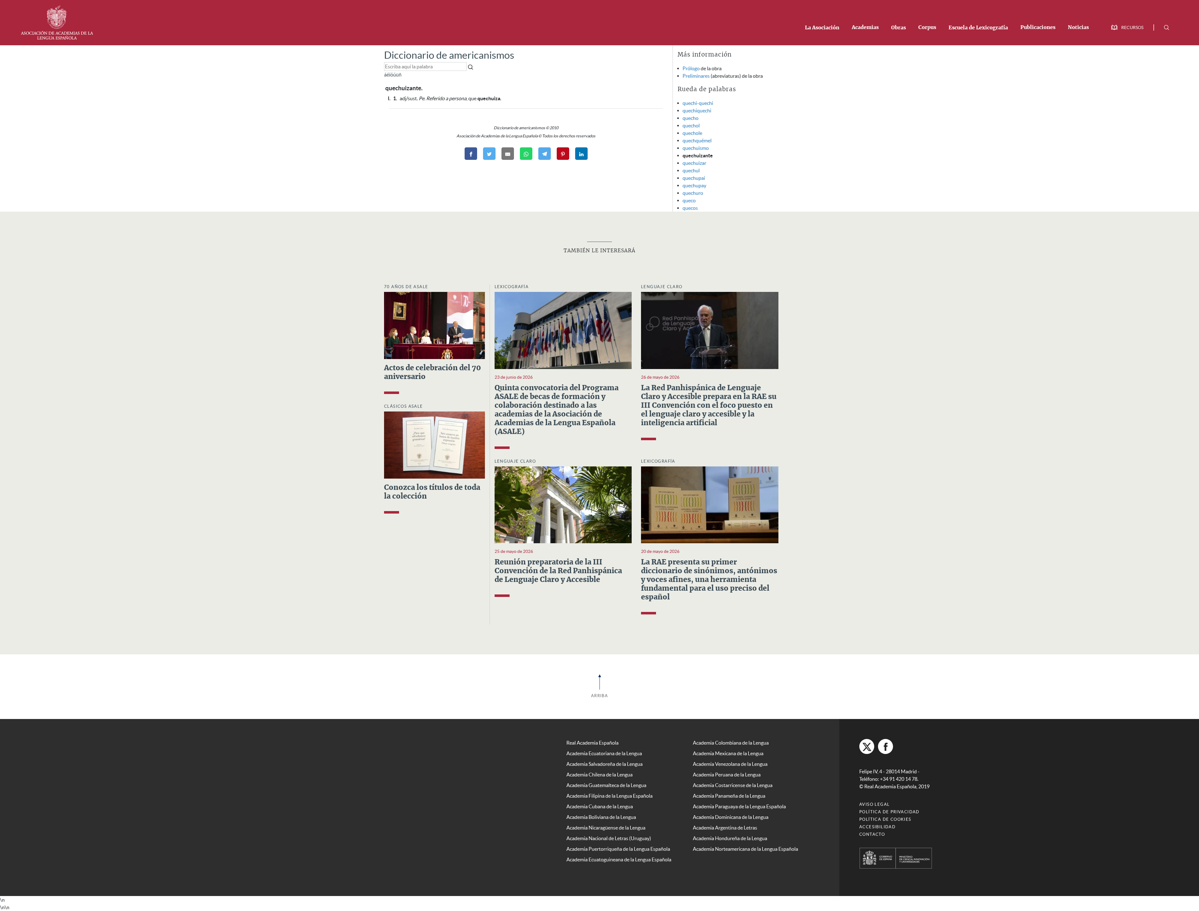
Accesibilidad (877, 827)
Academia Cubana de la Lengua (599, 806)
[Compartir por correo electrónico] (507, 153)
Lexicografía (512, 286)
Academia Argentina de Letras (725, 827)
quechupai (694, 178)
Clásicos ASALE (403, 406)
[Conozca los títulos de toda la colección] (434, 444)
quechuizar (694, 163)
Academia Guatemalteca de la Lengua (606, 785)
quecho (690, 118)
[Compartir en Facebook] (471, 153)
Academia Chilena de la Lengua (599, 774)
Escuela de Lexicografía (978, 27)
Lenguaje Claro (662, 286)
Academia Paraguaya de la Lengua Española (739, 806)
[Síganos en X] (866, 746)
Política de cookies (885, 819)
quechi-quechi (698, 103)
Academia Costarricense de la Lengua (732, 785)
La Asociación (822, 27)
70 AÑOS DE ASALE (406, 286)
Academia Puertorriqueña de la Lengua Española (618, 849)
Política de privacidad (889, 812)
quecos (690, 208)
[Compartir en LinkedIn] (581, 153)
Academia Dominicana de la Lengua (730, 817)
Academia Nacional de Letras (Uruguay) (608, 838)
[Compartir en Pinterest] (563, 153)
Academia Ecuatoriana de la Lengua (604, 753)
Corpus (927, 27)
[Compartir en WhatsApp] (526, 153)
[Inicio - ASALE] (57, 22)
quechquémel (697, 140)
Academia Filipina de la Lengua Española (609, 796)
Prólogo (691, 68)
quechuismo (696, 148)
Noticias (1078, 27)
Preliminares (696, 76)
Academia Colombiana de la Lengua (731, 743)
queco (689, 200)
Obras (898, 27)
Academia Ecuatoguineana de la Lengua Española (618, 859)
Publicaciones (1037, 27)
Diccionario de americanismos (449, 55)
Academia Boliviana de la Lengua (601, 817)
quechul (691, 170)
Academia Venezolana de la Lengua (730, 764)
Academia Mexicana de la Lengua (728, 753)
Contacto (872, 834)
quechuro (693, 193)
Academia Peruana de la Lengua (727, 774)
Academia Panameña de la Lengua (729, 796)
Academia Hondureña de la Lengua (730, 838)
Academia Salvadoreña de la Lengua (604, 764)
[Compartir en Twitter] (489, 153)
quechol (691, 125)
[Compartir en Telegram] (544, 153)
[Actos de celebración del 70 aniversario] (434, 324)
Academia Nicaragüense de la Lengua (605, 827)
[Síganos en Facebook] (885, 746)
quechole (692, 133)
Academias (865, 27)
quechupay (694, 185)
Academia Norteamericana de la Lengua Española (745, 849)
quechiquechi (697, 110)
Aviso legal (874, 804)
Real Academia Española (592, 743)
